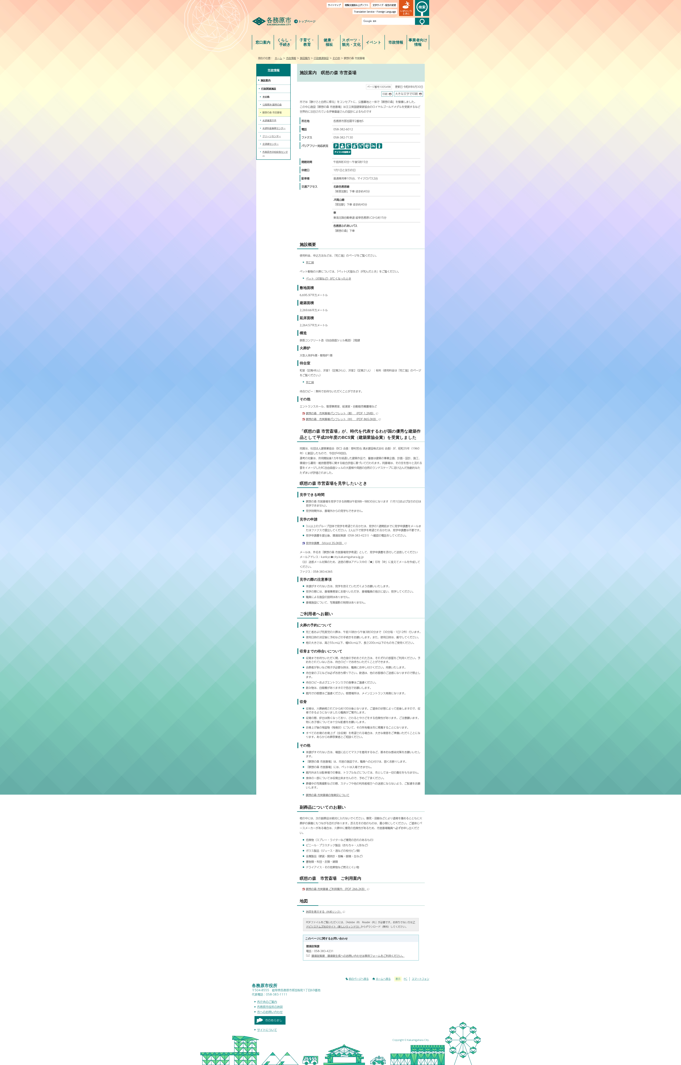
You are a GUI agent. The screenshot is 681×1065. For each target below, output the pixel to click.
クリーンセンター (271, 136)
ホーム (278, 58)
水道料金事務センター (274, 128)
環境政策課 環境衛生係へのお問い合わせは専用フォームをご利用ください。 (358, 956)
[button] (406, 8)
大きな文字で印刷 (406, 93)
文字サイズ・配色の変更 (384, 5)
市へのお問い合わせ (270, 1012)
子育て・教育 (307, 42)
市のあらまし (273, 1020)
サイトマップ (334, 5)
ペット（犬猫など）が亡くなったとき (328, 278)
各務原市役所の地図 (270, 1007)
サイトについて (267, 1030)
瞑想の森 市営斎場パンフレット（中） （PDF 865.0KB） (342, 419)
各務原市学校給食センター (275, 153)
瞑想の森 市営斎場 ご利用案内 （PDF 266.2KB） (336, 889)
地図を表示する (324, 912)
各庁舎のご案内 (267, 1002)
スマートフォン (420, 979)
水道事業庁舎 (269, 120)
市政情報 (395, 42)
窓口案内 (263, 42)
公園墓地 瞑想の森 (272, 104)
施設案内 (305, 58)
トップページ (306, 21)
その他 (336, 58)
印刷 (385, 94)
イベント (373, 42)
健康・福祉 (329, 42)
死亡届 (310, 262)
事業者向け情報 (418, 42)
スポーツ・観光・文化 (351, 42)
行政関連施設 (321, 58)
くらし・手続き (285, 42)
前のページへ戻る (359, 979)
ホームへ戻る (383, 979)
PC (405, 979)
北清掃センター (270, 144)
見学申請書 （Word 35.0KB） (325, 543)
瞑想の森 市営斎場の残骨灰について (327, 795)
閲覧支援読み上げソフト (356, 5)
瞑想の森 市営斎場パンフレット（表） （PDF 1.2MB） (340, 413)
